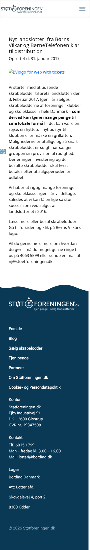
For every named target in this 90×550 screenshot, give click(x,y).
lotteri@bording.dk (35, 457)
